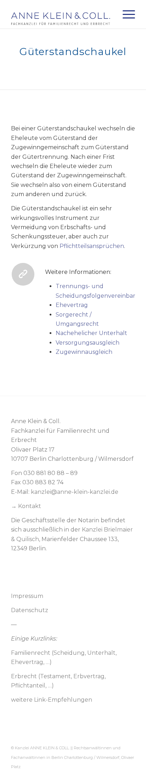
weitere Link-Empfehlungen (51, 699)
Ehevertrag (72, 305)
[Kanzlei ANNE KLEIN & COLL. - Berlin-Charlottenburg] (60, 14)
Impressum (27, 596)
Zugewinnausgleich (84, 352)
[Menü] (125, 14)
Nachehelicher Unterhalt (91, 333)
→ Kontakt (26, 506)
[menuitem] (125, 14)
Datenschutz (29, 610)
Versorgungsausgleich (87, 342)
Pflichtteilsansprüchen (92, 246)
